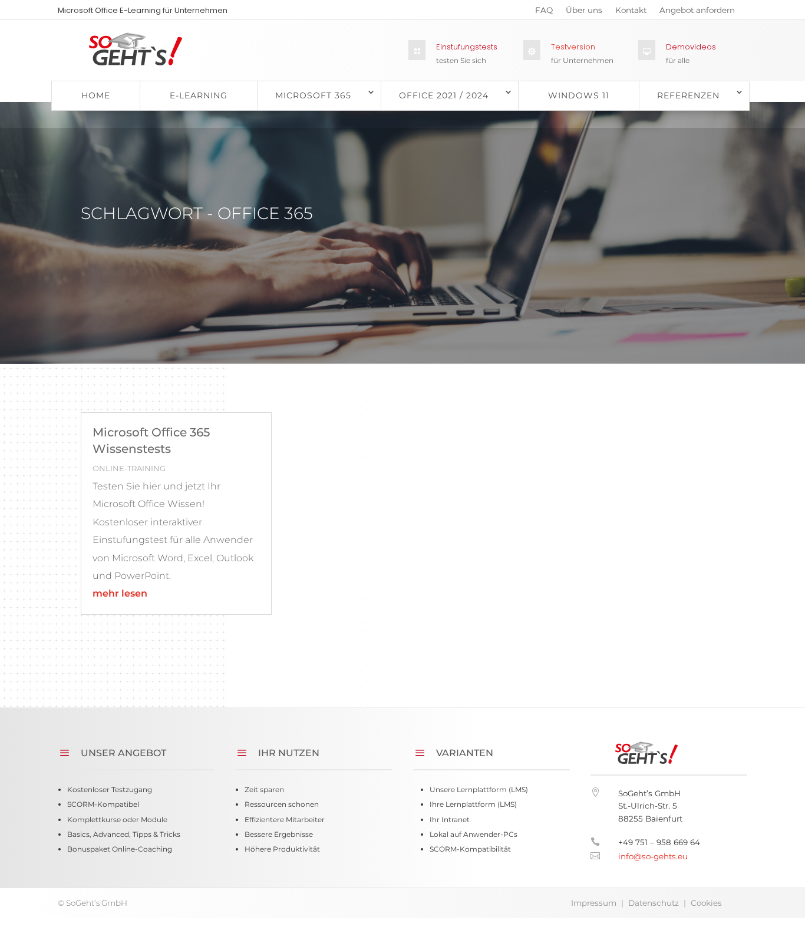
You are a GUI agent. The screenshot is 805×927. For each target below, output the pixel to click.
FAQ (544, 12)
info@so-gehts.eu (653, 856)
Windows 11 (578, 95)
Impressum (593, 903)
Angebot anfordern (697, 12)
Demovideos (691, 46)
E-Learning (198, 95)
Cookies (706, 903)
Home (95, 95)
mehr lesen (120, 593)
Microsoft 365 (313, 95)
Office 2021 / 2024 (444, 95)
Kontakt (630, 12)
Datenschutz (653, 903)
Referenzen (688, 95)
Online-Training (129, 468)
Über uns (584, 12)
